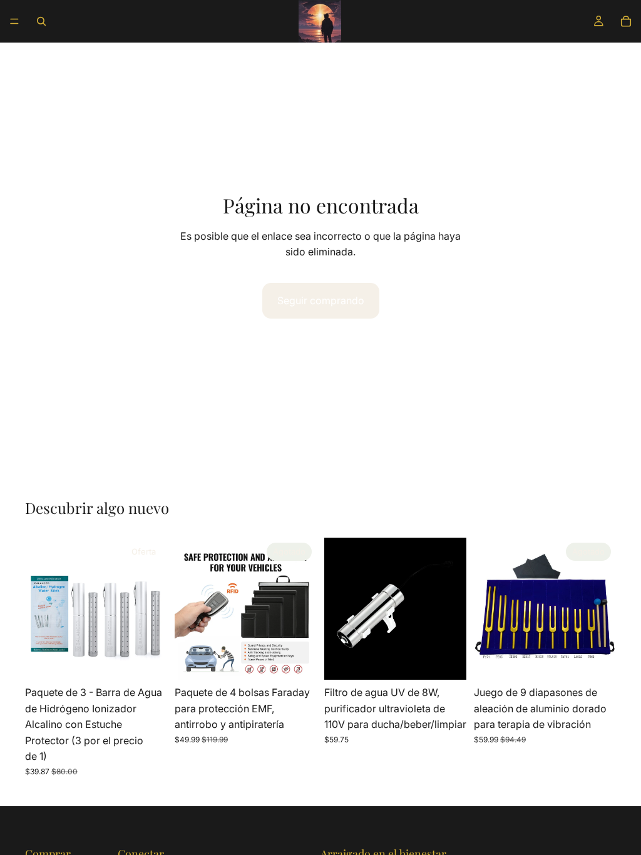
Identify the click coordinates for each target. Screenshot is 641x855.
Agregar (158, 659)
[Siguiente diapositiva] (153, 609)
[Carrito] (626, 21)
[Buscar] (41, 21)
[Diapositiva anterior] (39, 609)
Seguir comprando (320, 300)
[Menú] (14, 21)
